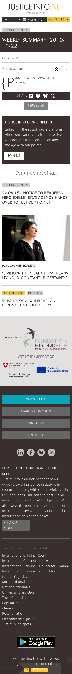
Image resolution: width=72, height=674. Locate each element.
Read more (40, 669)
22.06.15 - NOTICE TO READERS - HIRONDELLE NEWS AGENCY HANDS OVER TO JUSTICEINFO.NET (35, 197)
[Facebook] (31, 452)
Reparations (11, 603)
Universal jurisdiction (18, 592)
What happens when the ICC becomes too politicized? (28, 302)
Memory (8, 608)
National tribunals (16, 587)
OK (26, 669)
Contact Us (36, 435)
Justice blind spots (16, 624)
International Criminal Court (24, 556)
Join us (14, 156)
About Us (36, 423)
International (13, 293)
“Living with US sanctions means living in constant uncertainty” (35, 274)
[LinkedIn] (20, 452)
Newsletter (36, 399)
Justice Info (12, 58)
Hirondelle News (15, 30)
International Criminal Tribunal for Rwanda (35, 566)
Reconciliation (13, 614)
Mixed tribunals (14, 582)
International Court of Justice (25, 561)
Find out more (11, 525)
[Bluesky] (41, 452)
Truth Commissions (17, 598)
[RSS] (51, 452)
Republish (36, 106)
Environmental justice (19, 619)
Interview (35, 293)
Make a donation (36, 411)
